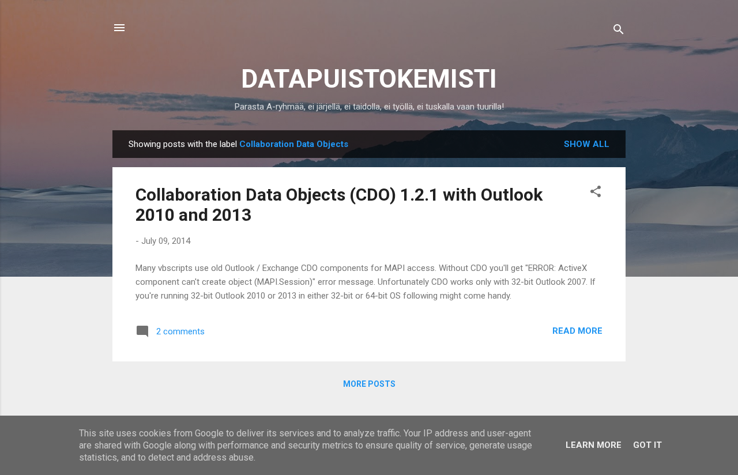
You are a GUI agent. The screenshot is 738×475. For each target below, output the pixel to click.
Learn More (594, 445)
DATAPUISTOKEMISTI (369, 78)
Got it (647, 445)
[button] (596, 193)
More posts (369, 384)
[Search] (619, 31)
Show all (586, 144)
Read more (577, 331)
